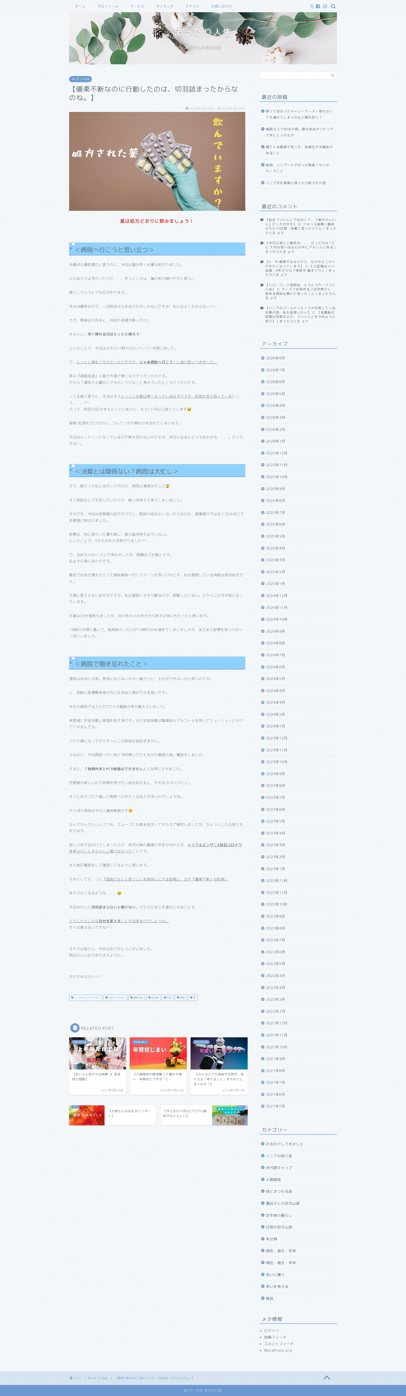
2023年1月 (275, 868)
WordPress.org (278, 1350)
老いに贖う (275, 1274)
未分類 (271, 1239)
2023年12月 (277, 738)
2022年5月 (275, 963)
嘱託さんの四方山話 (283, 1203)
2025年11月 (277, 464)
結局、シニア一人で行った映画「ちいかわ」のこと (297, 168)
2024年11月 (277, 607)
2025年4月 (275, 548)
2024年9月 (275, 631)
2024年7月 (275, 655)
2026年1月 (275, 441)
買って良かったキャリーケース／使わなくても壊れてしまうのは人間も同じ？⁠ (299, 114)
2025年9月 (275, 488)
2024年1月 (275, 726)
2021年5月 (275, 1106)
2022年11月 (277, 892)
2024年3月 (275, 702)
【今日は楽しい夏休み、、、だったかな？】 (300, 243)
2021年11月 (277, 1035)
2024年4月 (275, 690)
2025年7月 (275, 512)
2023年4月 (275, 833)
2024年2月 (275, 714)
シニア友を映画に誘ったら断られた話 (296, 183)
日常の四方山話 (279, 1227)
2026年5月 (275, 393)
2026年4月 (275, 405)
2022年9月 (275, 916)
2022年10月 (277, 904)
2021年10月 (277, 1047)
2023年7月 (275, 797)
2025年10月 (277, 476)
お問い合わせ (221, 6)
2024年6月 (275, 667)
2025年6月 (275, 524)
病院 (182, 997)
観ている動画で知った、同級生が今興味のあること (299, 150)
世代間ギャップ (279, 1167)
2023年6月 (275, 809)
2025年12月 (277, 453)
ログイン (271, 1330)
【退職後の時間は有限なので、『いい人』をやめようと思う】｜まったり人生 (300, 316)
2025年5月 (275, 536)
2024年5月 (275, 678)
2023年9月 (275, 773)
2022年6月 (275, 952)
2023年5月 (275, 821)
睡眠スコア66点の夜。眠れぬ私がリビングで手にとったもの (300, 132)
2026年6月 (275, 381)
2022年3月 (275, 987)
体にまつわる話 (80, 79)
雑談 (269, 1298)
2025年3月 (275, 560)
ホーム (80, 6)
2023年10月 (277, 761)
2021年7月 (275, 1082)
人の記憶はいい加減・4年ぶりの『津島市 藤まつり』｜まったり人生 (300, 270)
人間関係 (273, 1179)
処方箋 (154, 997)
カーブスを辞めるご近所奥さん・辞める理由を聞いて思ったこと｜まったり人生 (300, 293)
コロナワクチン (116, 997)
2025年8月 (275, 500)
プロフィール (107, 6)
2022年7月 (275, 940)
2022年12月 (277, 880)
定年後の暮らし (279, 1215)
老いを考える (277, 1286)
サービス (137, 6)
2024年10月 (277, 619)
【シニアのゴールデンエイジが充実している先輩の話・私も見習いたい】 (300, 310)
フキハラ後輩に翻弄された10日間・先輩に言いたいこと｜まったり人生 (300, 228)
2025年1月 (275, 583)
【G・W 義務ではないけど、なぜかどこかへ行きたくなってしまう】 (300, 263)
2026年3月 (275, 417)
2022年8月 (275, 928)
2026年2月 (275, 429)
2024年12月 (277, 595)
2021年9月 (275, 1058)
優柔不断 (138, 997)
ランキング (165, 6)
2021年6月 (275, 1094)
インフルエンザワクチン (87, 997)
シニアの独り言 (279, 1156)
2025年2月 (275, 571)
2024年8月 (275, 643)
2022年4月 (275, 975)
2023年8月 (275, 785)
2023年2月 (275, 856)
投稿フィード (275, 1337)
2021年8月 (275, 1070)
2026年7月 (275, 370)
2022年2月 (275, 999)
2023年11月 (277, 750)
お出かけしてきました (285, 1144)
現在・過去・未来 (281, 1250)
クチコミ (192, 6)
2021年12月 (277, 1023)
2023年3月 (275, 844)
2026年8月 (275, 358)
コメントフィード (279, 1343)
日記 (169, 997)
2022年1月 (275, 1011)
